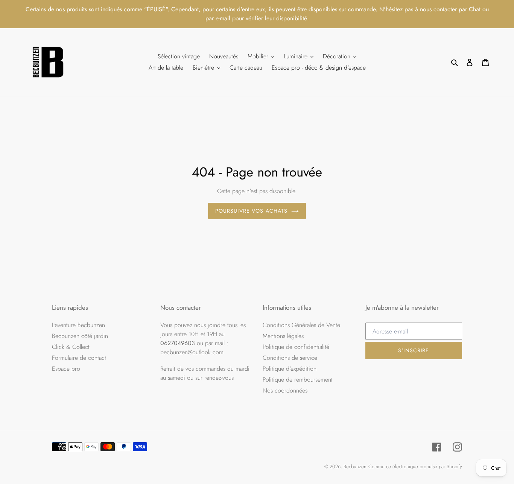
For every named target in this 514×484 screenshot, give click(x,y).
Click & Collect (71, 346)
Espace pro (66, 368)
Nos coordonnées (285, 390)
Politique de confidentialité (296, 346)
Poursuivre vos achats (251, 211)
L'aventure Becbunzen (78, 325)
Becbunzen (355, 466)
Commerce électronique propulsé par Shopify (415, 466)
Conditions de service (290, 357)
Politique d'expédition (289, 368)
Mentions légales (283, 336)
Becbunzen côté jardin (80, 336)
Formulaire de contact (79, 357)
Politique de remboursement (298, 379)
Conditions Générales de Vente (301, 325)
